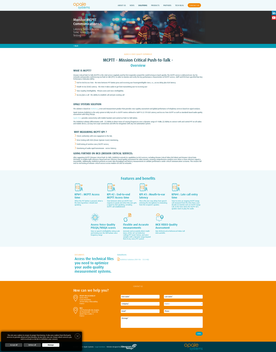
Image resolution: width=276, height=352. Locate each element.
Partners (167, 5)
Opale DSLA (77, 118)
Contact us (194, 5)
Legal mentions (100, 347)
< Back (75, 46)
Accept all (13, 345)
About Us (122, 5)
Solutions (142, 5)
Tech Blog (179, 5)
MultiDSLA (94, 109)
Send (199, 334)
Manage (51, 345)
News (132, 5)
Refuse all (32, 345)
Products (155, 5)
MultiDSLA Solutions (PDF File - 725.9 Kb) (134, 260)
